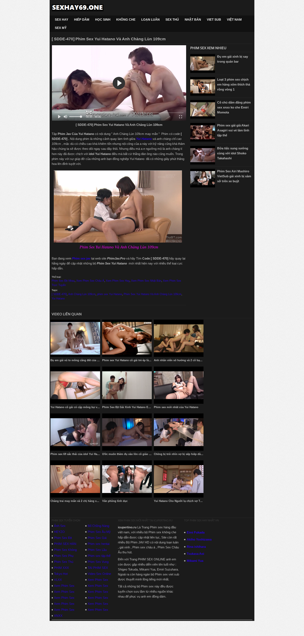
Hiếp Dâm (81, 19)
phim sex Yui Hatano (109, 294)
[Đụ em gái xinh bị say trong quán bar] (203, 63)
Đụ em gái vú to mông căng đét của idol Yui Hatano (83, 360)
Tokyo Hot (61, 573)
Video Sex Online (99, 573)
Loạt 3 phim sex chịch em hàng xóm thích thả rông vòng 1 (233, 84)
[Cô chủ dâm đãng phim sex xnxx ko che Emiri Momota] (203, 109)
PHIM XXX (61, 567)
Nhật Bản (193, 19)
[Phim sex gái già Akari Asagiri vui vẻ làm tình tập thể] (203, 132)
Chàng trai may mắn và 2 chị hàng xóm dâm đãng (82, 501)
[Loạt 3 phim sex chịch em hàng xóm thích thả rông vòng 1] (203, 86)
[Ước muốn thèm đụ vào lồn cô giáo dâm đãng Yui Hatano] (126, 432)
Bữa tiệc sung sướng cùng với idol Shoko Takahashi (232, 153)
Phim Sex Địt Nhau (63, 280)
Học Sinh (102, 19)
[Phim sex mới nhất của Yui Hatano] (178, 385)
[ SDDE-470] (59, 294)
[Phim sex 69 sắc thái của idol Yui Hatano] (75, 432)
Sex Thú (172, 19)
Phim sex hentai (98, 543)
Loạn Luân (150, 19)
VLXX (58, 579)
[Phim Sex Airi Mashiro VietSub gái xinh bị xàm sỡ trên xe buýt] (203, 178)
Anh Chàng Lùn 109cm (82, 294)
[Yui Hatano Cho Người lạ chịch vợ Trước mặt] (178, 479)
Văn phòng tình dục (115, 501)
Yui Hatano (144, 139)
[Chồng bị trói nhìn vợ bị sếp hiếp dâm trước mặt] (178, 432)
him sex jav (82, 258)
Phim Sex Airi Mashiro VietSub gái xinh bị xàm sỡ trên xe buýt (234, 176)
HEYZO (59, 532)
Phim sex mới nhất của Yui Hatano (176, 407)
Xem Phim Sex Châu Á (90, 280)
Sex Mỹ (61, 28)
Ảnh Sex (60, 526)
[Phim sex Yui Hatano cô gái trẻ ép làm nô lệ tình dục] (126, 338)
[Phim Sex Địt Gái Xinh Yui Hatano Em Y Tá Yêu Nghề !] (126, 385)
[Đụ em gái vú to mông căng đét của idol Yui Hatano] (75, 338)
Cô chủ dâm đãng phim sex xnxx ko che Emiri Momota (234, 107)
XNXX (58, 615)
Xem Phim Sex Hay (117, 280)
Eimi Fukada (196, 532)
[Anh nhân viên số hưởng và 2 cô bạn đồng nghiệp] (178, 338)
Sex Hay (61, 19)
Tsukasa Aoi (195, 553)
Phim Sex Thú (63, 561)
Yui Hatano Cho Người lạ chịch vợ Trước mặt (183, 501)
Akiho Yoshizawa (199, 539)
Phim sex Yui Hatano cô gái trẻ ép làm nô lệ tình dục (136, 360)
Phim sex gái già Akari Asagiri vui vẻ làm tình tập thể (233, 130)
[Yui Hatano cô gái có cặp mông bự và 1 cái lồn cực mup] (75, 385)
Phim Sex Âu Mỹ (99, 532)
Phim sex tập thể (99, 555)
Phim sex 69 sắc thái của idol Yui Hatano (76, 454)
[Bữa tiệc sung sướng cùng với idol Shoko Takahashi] (203, 155)
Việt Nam (234, 19)
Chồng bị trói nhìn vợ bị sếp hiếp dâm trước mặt (185, 454)
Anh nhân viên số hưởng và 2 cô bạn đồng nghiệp (186, 360)
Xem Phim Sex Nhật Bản (146, 280)
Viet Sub (214, 19)
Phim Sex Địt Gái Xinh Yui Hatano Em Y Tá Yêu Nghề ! (137, 407)
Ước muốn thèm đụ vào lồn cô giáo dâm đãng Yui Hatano (139, 454)
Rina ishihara (196, 546)
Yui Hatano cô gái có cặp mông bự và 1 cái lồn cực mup (86, 407)
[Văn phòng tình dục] (126, 479)
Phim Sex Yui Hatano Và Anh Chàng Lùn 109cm (152, 294)
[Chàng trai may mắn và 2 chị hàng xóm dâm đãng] (75, 479)
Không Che (125, 19)
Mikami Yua (195, 560)
